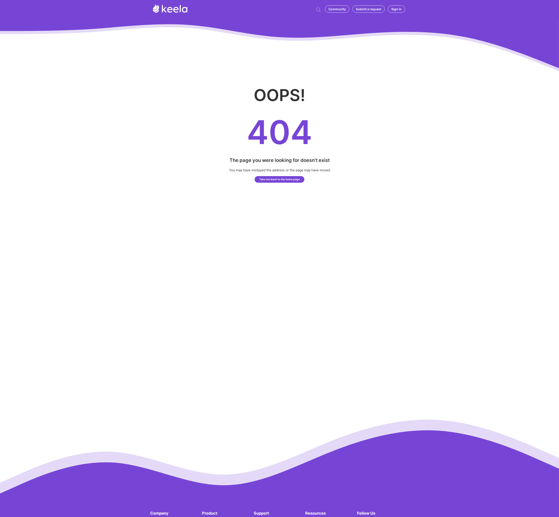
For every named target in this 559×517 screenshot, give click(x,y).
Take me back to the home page (279, 179)
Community (337, 9)
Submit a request (368, 9)
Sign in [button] (396, 9)
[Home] (170, 11)
